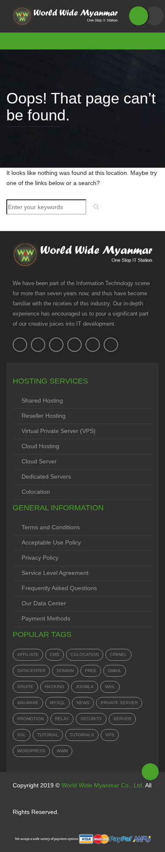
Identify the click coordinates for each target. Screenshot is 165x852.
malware (27, 702)
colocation (85, 654)
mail (110, 686)
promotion (30, 718)
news (83, 702)
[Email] (111, 345)
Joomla (85, 686)
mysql (57, 702)
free (90, 670)
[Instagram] (92, 345)
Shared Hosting (42, 400)
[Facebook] (20, 345)
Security (91, 718)
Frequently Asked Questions (59, 588)
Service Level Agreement (55, 572)
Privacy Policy (40, 557)
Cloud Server (39, 461)
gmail (114, 670)
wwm (62, 751)
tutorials (82, 734)
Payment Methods (46, 618)
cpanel (118, 654)
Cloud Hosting (40, 446)
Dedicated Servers (46, 476)
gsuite (25, 686)
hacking (54, 686)
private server (119, 702)
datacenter (31, 670)
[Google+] (74, 345)
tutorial (47, 734)
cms (54, 654)
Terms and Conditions (51, 527)
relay (62, 718)
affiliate (27, 654)
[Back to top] (150, 771)
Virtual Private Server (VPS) (59, 430)
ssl (21, 734)
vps (109, 734)
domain (65, 670)
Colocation (36, 491)
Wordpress (31, 751)
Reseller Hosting (44, 415)
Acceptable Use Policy (51, 542)
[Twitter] (38, 345)
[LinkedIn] (56, 345)
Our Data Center (44, 603)
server (122, 718)
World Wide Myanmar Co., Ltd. (102, 785)
